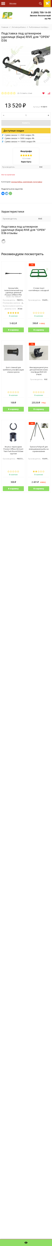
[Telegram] (6, 193)
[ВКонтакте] (3, 193)
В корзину (13, 330)
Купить (26, 123)
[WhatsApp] (10, 193)
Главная (4, 27)
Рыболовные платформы (39, 27)
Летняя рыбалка (19, 27)
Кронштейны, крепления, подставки (26, 182)
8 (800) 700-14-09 (41, 12)
